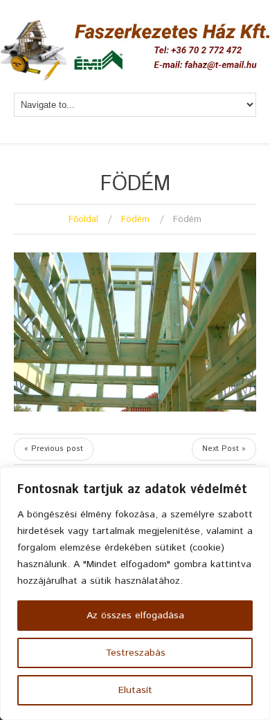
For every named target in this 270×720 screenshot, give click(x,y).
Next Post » (224, 448)
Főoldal (83, 219)
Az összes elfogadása (135, 615)
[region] (135, 593)
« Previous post (53, 448)
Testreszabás (135, 653)
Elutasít (135, 690)
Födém (135, 219)
